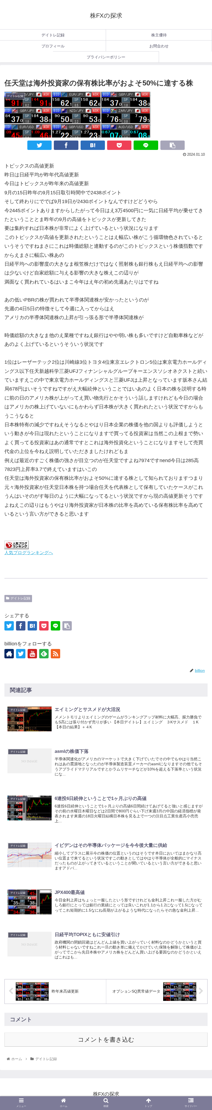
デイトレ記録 (20, 598)
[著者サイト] (9, 653)
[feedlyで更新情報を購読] (44, 653)
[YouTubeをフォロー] (32, 653)
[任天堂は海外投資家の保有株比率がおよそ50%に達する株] (93, 145)
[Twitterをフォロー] (20, 653)
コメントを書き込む (106, 1039)
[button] (196, 853)
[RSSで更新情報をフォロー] (55, 653)
